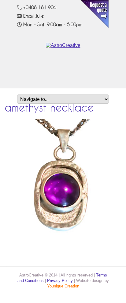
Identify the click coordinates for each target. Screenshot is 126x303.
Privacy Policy (60, 280)
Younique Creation (63, 286)
